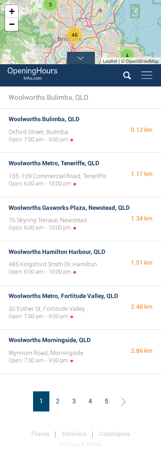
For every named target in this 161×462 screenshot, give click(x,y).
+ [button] (12, 11)
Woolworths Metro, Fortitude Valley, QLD (63, 295)
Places (40, 433)
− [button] (12, 24)
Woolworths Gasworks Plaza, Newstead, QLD (69, 207)
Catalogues (114, 433)
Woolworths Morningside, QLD (50, 340)
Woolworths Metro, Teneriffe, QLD (54, 163)
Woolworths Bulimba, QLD (44, 119)
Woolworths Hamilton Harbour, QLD (57, 251)
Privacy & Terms (80, 444)
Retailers (74, 433)
